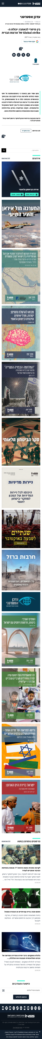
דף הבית (37, 21)
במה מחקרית (26, 131)
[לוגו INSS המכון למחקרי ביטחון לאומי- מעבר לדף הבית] (21, 1017)
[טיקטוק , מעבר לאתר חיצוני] (17, 1008)
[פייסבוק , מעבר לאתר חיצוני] (28, 55)
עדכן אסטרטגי (29, 21)
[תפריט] (5, 3)
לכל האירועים (6, 158)
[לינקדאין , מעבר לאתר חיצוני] (14, 55)
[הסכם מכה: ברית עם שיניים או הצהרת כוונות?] (21, 906)
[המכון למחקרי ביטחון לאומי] (36, 3)
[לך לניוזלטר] (3, 990)
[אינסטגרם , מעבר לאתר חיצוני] (32, 1008)
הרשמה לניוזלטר (21, 997)
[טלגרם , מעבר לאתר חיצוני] (28, 1008)
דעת (21, 1027)
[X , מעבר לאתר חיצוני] (23, 55)
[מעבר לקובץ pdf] (21, 49)
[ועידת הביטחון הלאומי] (21, 179)
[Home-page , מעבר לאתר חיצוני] (10, 1008)
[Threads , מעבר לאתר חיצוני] (14, 1008)
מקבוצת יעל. (16, 1027)
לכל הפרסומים (6, 841)
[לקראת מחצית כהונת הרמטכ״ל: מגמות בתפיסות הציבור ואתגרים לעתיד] (21, 864)
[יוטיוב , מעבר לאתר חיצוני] (24, 1008)
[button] (4, 150)
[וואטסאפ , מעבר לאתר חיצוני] (18, 55)
